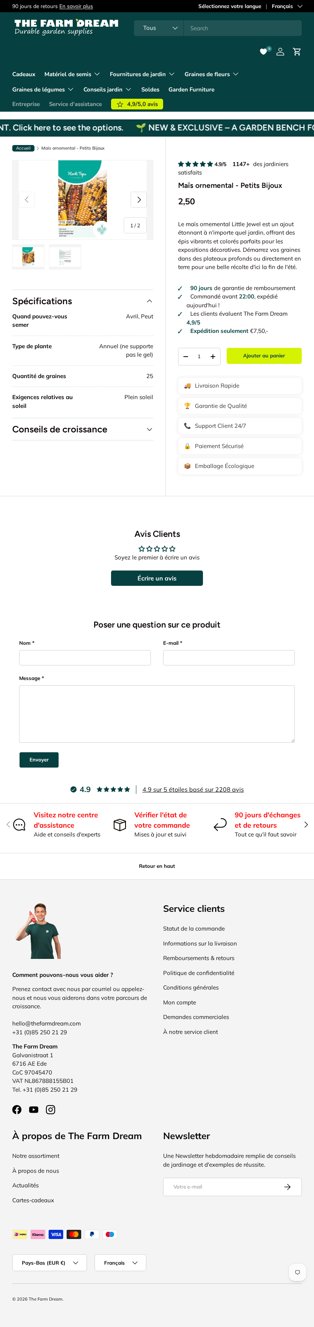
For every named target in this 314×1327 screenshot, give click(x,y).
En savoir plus (76, 6)
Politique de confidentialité (198, 973)
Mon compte (179, 1002)
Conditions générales (191, 987)
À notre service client (190, 1031)
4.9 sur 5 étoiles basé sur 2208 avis (193, 789)
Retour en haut (157, 866)
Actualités (25, 1185)
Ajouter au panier (264, 355)
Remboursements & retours (198, 958)
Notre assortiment (35, 1155)
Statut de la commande (194, 928)
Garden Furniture (191, 89)
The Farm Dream (45, 1299)
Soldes (150, 89)
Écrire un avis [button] (157, 578)
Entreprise (26, 104)
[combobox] (218, 28)
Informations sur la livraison (200, 943)
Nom (25, 643)
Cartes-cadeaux (33, 1200)
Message (29, 678)
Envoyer (39, 759)
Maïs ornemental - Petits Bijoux (73, 148)
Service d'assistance (75, 104)
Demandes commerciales (196, 1017)
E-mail (170, 643)
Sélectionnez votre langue (229, 6)
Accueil (23, 148)
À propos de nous (35, 1170)
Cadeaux (23, 74)
